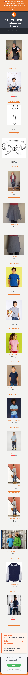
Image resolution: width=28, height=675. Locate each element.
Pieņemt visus (14, 665)
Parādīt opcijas (14, 68)
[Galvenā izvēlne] (2, 20)
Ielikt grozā (14, 134)
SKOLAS (3, 36)
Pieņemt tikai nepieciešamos (14, 669)
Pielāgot (19, 660)
